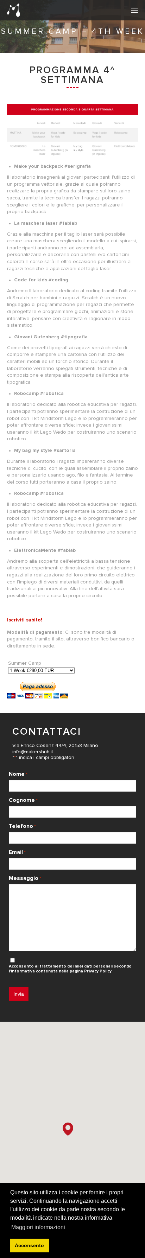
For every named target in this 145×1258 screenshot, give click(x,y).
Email (17, 852)
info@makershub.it (32, 751)
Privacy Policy (98, 971)
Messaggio (25, 878)
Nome (18, 774)
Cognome (23, 800)
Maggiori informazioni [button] (38, 1227)
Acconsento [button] (29, 1245)
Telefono (22, 826)
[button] (68, 1129)
